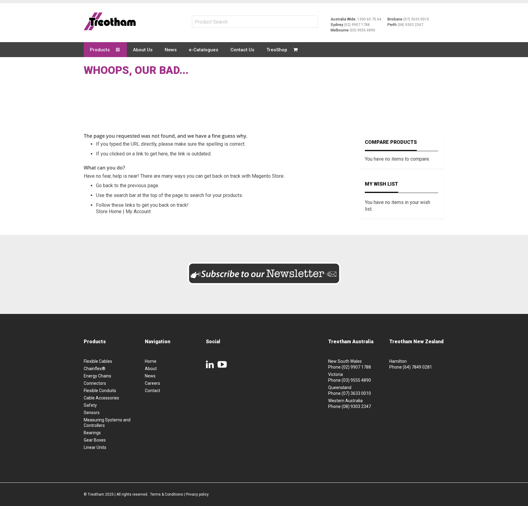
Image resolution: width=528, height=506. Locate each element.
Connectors (95, 383)
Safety (90, 405)
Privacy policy (197, 494)
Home (150, 361)
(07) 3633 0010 (416, 19)
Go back (104, 185)
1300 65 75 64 (369, 19)
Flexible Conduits (100, 390)
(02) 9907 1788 (357, 25)
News (150, 375)
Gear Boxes (95, 440)
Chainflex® (94, 368)
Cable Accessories (101, 397)
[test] (110, 21)
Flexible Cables (98, 361)
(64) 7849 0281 (417, 367)
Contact (152, 390)
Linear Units (95, 447)
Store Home (109, 211)
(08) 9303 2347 (410, 25)
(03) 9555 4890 (362, 30)
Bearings (92, 432)
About (151, 368)
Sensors (92, 412)
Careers (152, 383)
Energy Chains (97, 375)
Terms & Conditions (166, 494)
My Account (138, 211)
